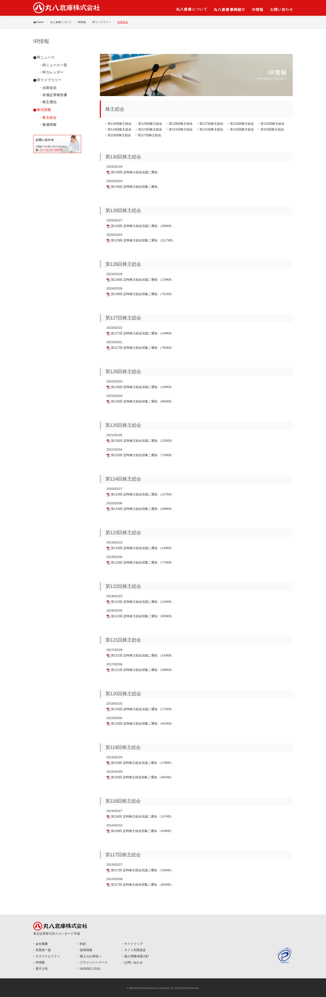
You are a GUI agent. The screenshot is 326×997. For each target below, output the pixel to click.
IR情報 (82, 22)
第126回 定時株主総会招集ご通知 (134, 401)
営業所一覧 (43, 950)
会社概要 (41, 944)
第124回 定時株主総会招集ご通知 (134, 508)
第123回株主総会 (150, 129)
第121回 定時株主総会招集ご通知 (134, 670)
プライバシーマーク (94, 962)
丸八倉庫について (60, 22)
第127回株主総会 (211, 123)
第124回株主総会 (120, 129)
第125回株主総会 (273, 123)
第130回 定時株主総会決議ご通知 (133, 172)
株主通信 (49, 102)
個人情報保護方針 (136, 956)
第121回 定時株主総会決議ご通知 (134, 655)
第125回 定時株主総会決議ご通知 (134, 440)
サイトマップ (133, 944)
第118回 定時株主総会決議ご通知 (134, 816)
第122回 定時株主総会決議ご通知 (134, 601)
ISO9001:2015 (90, 968)
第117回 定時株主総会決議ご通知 (134, 870)
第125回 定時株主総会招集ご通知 (134, 455)
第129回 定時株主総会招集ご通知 (134, 240)
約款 (83, 944)
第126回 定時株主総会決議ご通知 (134, 387)
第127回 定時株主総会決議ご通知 (134, 333)
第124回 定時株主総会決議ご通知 (134, 494)
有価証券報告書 (54, 95)
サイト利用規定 (135, 950)
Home (40, 22)
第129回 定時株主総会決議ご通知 (134, 226)
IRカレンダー (53, 72)
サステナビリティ (47, 956)
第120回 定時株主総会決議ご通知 (134, 709)
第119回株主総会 (272, 129)
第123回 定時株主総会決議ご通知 (134, 548)
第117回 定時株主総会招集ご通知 (134, 884)
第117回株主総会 (149, 135)
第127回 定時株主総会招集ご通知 (134, 347)
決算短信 (49, 88)
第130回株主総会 (120, 123)
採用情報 (86, 950)
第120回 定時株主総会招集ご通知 (134, 723)
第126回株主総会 (242, 123)
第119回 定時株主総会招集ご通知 (134, 777)
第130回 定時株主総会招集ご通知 (133, 186)
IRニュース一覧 (54, 65)
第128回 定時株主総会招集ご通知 (134, 294)
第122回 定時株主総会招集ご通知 (134, 616)
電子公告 (41, 968)
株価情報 (49, 124)
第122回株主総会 (181, 129)
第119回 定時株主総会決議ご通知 (134, 762)
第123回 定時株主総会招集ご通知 (134, 562)
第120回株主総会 (242, 129)
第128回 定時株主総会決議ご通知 (134, 279)
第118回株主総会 (119, 135)
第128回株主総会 (181, 123)
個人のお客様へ (91, 956)
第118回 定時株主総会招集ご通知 (134, 831)
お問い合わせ (133, 962)
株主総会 (49, 117)
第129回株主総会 (150, 123)
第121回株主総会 (211, 129)
